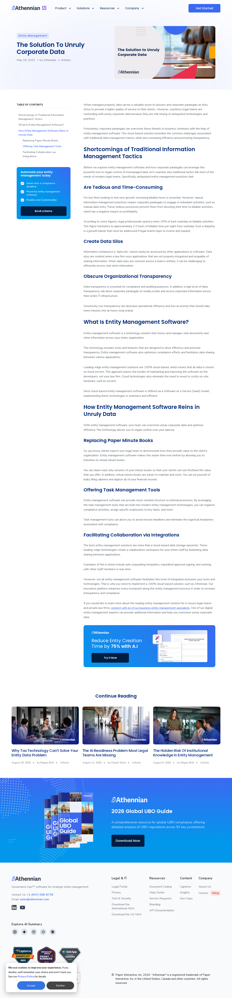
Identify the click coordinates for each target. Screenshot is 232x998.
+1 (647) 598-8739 (40, 895)
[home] (29, 8)
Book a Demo (43, 211)
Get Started (204, 8)
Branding (154, 904)
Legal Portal (119, 887)
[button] (63, 8)
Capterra (185, 887)
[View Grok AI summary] (43, 932)
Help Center (157, 892)
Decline (60, 985)
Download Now (128, 840)
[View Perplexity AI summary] (33, 932)
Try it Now (110, 658)
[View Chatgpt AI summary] (15, 932)
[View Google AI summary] (24, 932)
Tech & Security (121, 898)
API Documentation (161, 910)
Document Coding (160, 887)
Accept (31, 985)
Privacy (116, 892)
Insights (185, 892)
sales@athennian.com (34, 899)
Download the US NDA (127, 914)
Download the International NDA (123, 906)
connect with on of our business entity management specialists (150, 608)
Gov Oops (186, 898)
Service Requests (160, 898)
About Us (205, 887)
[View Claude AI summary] (52, 932)
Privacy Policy (26, 976)
